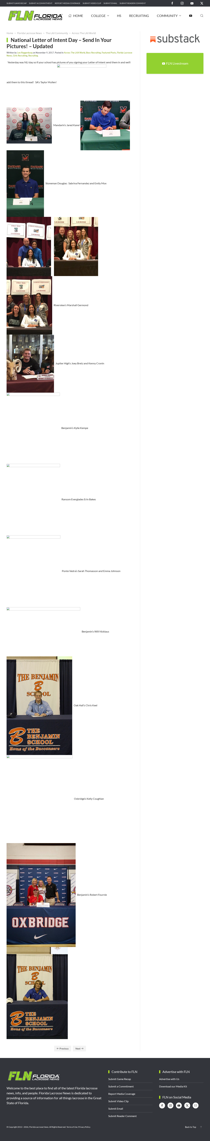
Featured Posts (109, 52)
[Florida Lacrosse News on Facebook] (172, 3)
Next (77, 1048)
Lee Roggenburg (24, 52)
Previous (64, 1048)
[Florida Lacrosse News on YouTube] (192, 3)
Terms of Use (71, 1127)
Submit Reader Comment (133, 3)
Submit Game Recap (17, 3)
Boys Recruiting (93, 52)
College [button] (98, 16)
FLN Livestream (177, 63)
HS (119, 16)
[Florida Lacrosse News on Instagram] (182, 3)
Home (78, 16)
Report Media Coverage (67, 3)
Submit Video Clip (92, 3)
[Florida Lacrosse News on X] (201, 3)
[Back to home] (35, 15)
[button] (201, 15)
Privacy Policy (84, 1127)
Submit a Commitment (40, 3)
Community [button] (167, 16)
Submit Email (110, 3)
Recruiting (139, 16)
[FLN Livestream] (190, 15)
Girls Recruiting (20, 55)
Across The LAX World (74, 52)
